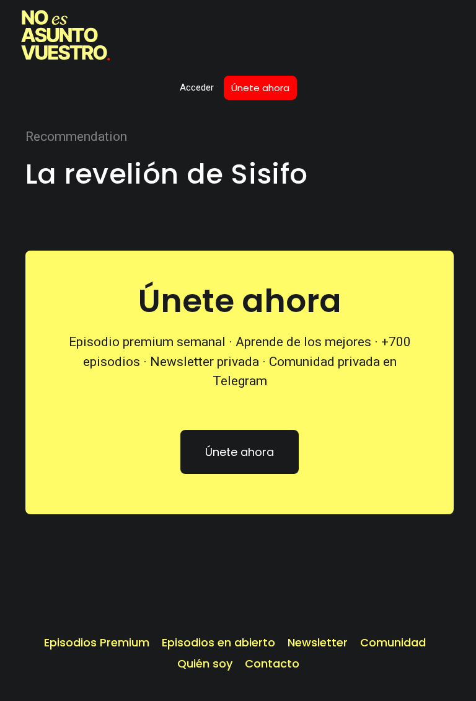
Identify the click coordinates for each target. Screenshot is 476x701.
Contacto (272, 663)
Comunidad (393, 642)
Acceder (197, 87)
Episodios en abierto (218, 642)
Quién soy (204, 663)
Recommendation (76, 136)
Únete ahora (260, 87)
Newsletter (318, 642)
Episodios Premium (96, 642)
